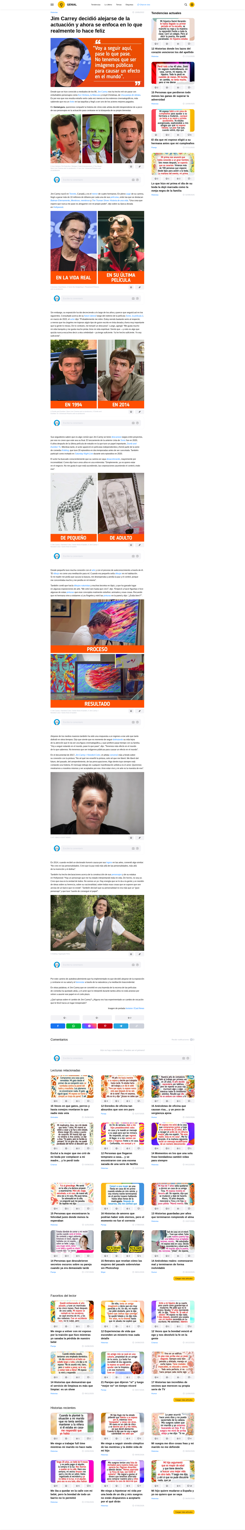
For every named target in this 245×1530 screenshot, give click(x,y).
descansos (116, 437)
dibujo (56, 573)
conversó (114, 755)
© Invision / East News (58, 287)
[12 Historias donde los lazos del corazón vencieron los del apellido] (173, 30)
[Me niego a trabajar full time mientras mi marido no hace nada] (72, 1424)
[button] (65, 1017)
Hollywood (58, 207)
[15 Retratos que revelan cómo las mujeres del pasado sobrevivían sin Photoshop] (122, 1242)
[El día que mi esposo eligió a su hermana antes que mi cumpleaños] (173, 121)
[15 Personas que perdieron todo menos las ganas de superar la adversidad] (173, 73)
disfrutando (118, 739)
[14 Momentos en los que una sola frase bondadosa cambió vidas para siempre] (173, 1134)
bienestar (80, 982)
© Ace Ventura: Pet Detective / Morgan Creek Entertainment (71, 166)
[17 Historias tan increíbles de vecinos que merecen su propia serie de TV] (173, 1363)
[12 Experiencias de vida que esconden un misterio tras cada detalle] (122, 1312)
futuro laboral (90, 316)
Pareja (154, 147)
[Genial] (67, 4)
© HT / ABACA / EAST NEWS (60, 837)
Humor (154, 1117)
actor (72, 319)
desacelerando (113, 459)
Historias (54, 12)
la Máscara (95, 95)
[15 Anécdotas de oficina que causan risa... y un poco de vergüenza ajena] (173, 1087)
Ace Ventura (83, 95)
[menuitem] (96, 4)
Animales (54, 1117)
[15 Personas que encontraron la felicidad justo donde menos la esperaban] (72, 1195)
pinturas (70, 592)
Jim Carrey (103, 92)
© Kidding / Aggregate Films (60, 954)
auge (128, 194)
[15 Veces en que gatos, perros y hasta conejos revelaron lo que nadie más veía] (72, 1087)
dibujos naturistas (82, 585)
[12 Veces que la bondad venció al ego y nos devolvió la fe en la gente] (173, 1312)
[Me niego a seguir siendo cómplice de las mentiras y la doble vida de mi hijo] (122, 1424)
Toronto (72, 194)
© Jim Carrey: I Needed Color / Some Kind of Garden (69, 545)
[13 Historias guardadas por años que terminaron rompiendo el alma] (173, 1195)
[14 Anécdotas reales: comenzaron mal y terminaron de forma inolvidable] (173, 1242)
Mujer (103, 1272)
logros (109, 862)
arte (93, 570)
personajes (117, 874)
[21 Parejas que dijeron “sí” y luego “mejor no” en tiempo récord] (122, 1363)
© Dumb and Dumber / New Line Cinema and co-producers (71, 411)
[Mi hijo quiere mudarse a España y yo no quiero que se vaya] (173, 1472)
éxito (72, 102)
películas (114, 197)
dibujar (118, 573)
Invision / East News (135, 1008)
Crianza (54, 1165)
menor (95, 194)
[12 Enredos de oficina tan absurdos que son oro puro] (122, 1087)
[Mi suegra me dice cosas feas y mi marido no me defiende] (173, 1424)
